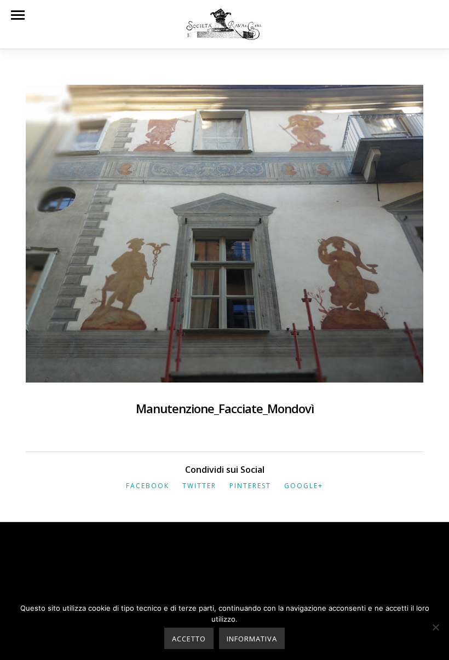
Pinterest (250, 485)
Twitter (199, 485)
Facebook (147, 485)
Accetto (189, 639)
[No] (435, 627)
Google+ (303, 485)
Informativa (252, 639)
